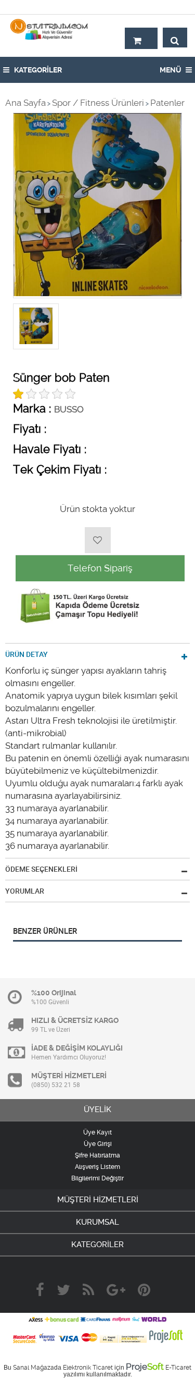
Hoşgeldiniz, (165, 7)
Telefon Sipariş (100, 568)
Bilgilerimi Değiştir (97, 1178)
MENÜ (171, 70)
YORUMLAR (24, 891)
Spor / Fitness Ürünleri (98, 102)
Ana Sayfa (25, 102)
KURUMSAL (97, 1222)
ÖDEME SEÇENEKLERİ (41, 869)
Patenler (167, 102)
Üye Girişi (98, 1144)
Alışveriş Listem (97, 1166)
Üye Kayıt (97, 1132)
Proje (145, 1366)
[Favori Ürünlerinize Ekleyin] (98, 540)
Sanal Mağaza (33, 1367)
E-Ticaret (178, 1367)
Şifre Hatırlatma (97, 1155)
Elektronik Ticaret (88, 1367)
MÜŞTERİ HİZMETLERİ (97, 1199)
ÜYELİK (97, 1109)
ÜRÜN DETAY (26, 654)
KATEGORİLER (37, 70)
